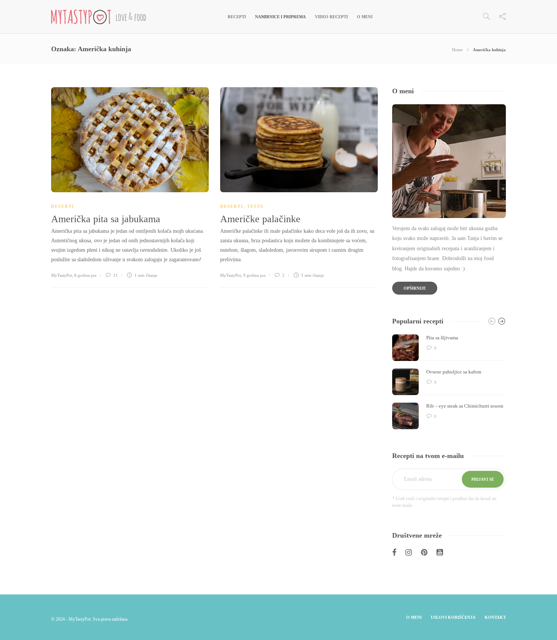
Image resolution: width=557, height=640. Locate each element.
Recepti (237, 16)
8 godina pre (85, 275)
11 (115, 275)
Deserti (62, 206)
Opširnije (415, 288)
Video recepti (331, 16)
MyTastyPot (61, 275)
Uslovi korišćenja (453, 617)
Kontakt (495, 617)
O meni (364, 16)
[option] (449, 381)
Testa (255, 206)
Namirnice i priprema (280, 16)
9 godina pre (254, 275)
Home (457, 49)
